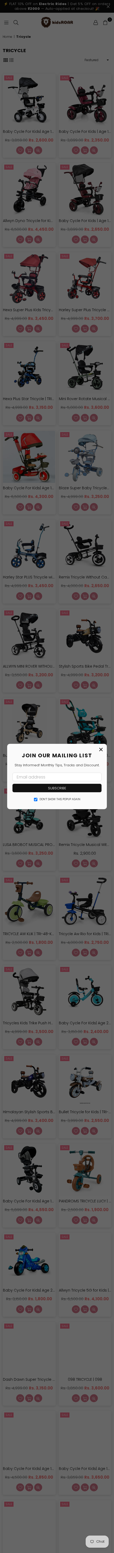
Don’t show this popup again (60, 799)
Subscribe (57, 788)
